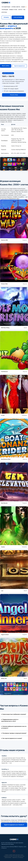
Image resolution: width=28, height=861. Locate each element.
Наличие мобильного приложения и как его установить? (13, 727)
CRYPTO (20, 9)
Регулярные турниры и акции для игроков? (14, 733)
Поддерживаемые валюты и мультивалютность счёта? (9, 720)
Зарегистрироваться (19, 65)
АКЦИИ (23, 6)
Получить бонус (14, 94)
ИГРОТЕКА (4, 12)
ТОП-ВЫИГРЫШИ (6, 6)
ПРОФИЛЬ (6, 17)
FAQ (24, 9)
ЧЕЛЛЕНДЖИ (5, 9)
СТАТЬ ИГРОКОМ (18, 17)
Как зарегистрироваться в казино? (12, 738)
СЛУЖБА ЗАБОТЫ (15, 6)
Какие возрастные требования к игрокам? (14, 714)
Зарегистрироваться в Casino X (14, 825)
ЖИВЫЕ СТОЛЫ (13, 9)
